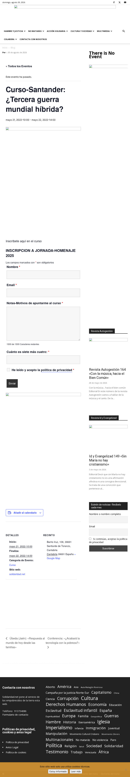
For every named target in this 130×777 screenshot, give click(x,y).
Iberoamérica (86, 722)
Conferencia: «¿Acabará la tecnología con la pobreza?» (63, 640)
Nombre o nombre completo (105, 514)
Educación (115, 705)
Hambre (53, 722)
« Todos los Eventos (19, 66)
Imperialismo (59, 727)
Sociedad (94, 746)
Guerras (111, 716)
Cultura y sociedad (81, 31)
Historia (69, 722)
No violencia (100, 740)
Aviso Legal (12, 747)
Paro (113, 740)
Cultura (89, 698)
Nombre (13, 267)
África (104, 752)
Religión (70, 746)
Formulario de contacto (15, 714)
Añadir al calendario (25, 512)
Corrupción (68, 698)
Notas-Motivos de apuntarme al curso (35, 303)
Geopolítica (96, 716)
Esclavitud (53, 710)
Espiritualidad (53, 716)
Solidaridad (113, 746)
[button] (124, 31)
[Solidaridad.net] (65, 16)
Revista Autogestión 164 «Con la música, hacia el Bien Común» (107, 374)
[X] (119, 2)
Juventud (114, 728)
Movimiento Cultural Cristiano (84, 734)
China (116, 693)
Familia (83, 716)
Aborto (50, 687)
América (64, 686)
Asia (76, 687)
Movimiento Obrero (111, 734)
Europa (68, 716)
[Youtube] (125, 2)
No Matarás (35, 31)
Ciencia (50, 699)
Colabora (9, 39)
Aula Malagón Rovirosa (91, 687)
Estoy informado (58, 771)
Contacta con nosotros (33, 39)
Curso (12, 565)
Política (54, 745)
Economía (97, 704)
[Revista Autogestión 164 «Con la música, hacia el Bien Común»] (108, 352)
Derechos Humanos (66, 704)
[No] (125, 769)
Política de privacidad (17, 742)
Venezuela (90, 752)
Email (12, 285)
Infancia (79, 728)
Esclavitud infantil (80, 710)
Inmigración (96, 728)
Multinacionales (59, 739)
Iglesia (103, 722)
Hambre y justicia (13, 31)
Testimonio (57, 751)
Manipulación (56, 733)
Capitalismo (101, 692)
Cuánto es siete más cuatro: (28, 352)
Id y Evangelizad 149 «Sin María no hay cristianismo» (107, 460)
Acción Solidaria (56, 31)
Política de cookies (16, 752)
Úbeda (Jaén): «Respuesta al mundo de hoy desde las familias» (25, 642)
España (106, 710)
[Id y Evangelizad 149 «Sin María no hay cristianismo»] (108, 439)
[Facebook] (113, 2)
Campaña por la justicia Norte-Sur (67, 693)
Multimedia (103, 31)
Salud (81, 746)
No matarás (83, 740)
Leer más (76, 771)
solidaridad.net (17, 574)
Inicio (4, 47)
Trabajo (77, 752)
